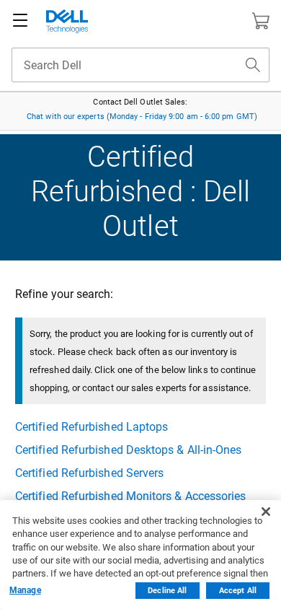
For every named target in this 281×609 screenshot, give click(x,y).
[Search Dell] (253, 65)
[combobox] (140, 65)
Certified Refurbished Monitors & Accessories (130, 496)
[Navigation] (20, 21)
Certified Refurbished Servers (89, 473)
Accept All (238, 590)
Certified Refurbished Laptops (91, 427)
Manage (25, 590)
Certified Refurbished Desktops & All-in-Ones (128, 450)
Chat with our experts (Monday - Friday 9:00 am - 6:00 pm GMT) (142, 116)
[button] (261, 21)
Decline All (167, 590)
